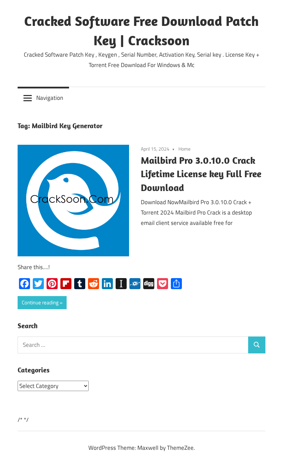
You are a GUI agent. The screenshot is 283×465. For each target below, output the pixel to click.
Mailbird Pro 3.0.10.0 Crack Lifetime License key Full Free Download (201, 174)
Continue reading (40, 302)
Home (184, 148)
